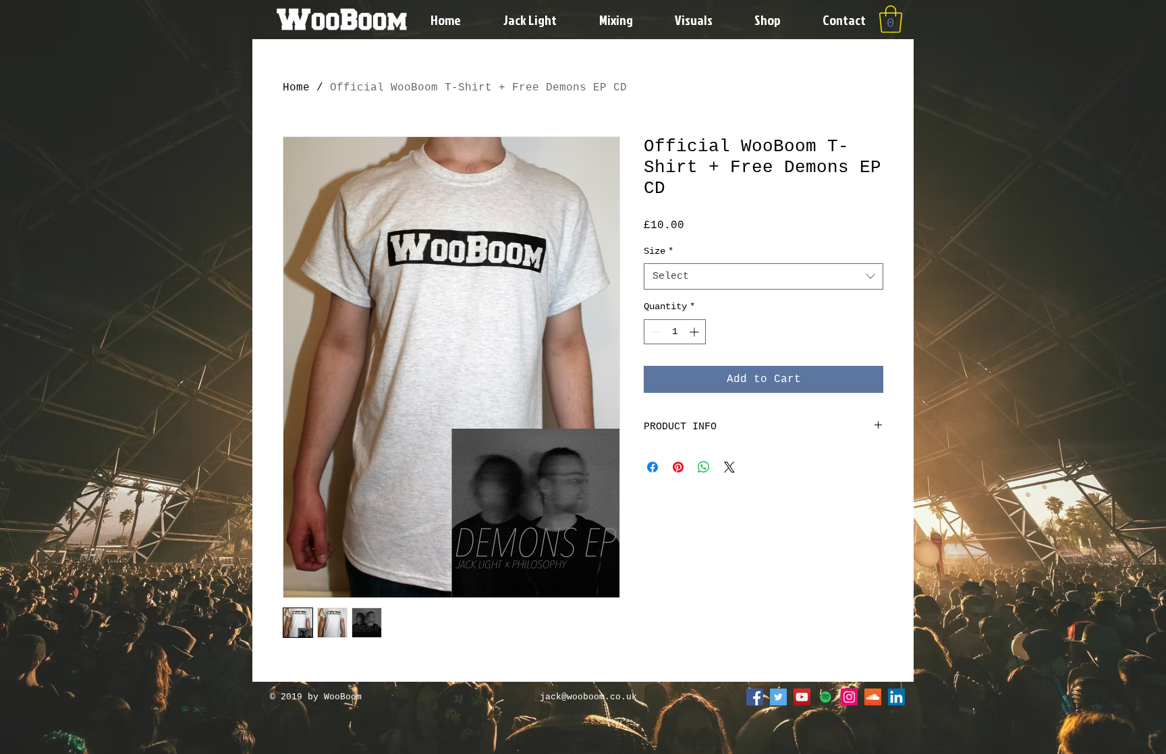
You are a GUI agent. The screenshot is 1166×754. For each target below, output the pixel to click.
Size (658, 251)
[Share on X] (729, 467)
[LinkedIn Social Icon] (896, 697)
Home (296, 88)
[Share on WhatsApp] (704, 467)
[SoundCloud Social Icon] (872, 697)
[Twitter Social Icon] (778, 697)
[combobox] (763, 276)
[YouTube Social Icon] (802, 697)
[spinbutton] (675, 332)
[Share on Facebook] (652, 467)
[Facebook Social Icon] (754, 697)
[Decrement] (654, 332)
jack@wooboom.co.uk (588, 697)
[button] (890, 18)
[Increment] (695, 332)
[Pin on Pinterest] (678, 467)
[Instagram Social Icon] (849, 697)
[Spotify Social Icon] (825, 697)
